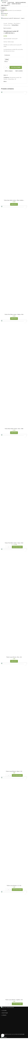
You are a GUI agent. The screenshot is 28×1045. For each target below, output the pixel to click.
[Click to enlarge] (2, 1035)
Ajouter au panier (15, 67)
